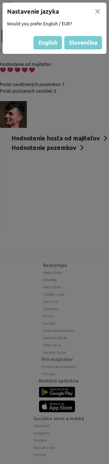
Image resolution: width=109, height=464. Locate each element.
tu (65, 457)
